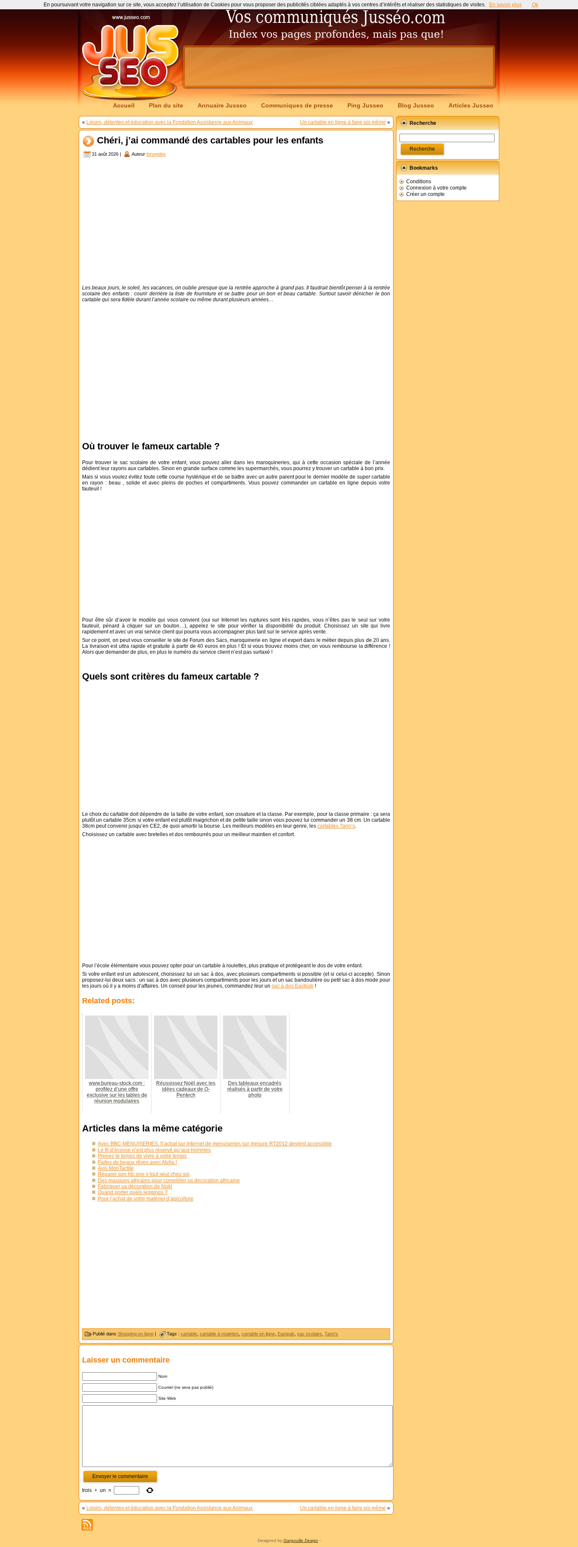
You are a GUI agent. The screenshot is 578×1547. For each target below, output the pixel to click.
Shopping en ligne (136, 1333)
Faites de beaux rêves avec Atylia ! (137, 1162)
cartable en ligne (258, 1333)
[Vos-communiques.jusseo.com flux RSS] (87, 1524)
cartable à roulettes (219, 1333)
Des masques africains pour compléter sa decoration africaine (169, 1181)
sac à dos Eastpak (293, 986)
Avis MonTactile (116, 1168)
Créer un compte (425, 194)
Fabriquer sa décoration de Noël (135, 1186)
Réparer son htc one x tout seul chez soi (144, 1174)
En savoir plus (505, 5)
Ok (535, 5)
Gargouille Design (300, 1540)
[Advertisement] (339, 66)
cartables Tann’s (336, 826)
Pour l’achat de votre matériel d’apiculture (145, 1199)
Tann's (331, 1333)
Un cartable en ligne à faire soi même (343, 122)
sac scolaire (309, 1333)
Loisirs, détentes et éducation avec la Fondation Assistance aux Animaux (169, 122)
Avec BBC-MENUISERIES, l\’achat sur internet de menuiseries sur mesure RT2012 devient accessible (215, 1144)
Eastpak (286, 1333)
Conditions (418, 181)
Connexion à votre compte (436, 188)
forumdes (156, 154)
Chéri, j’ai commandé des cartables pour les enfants (210, 140)
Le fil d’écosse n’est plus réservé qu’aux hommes (154, 1150)
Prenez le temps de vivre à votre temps (142, 1156)
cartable (189, 1333)
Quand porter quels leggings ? (133, 1192)
